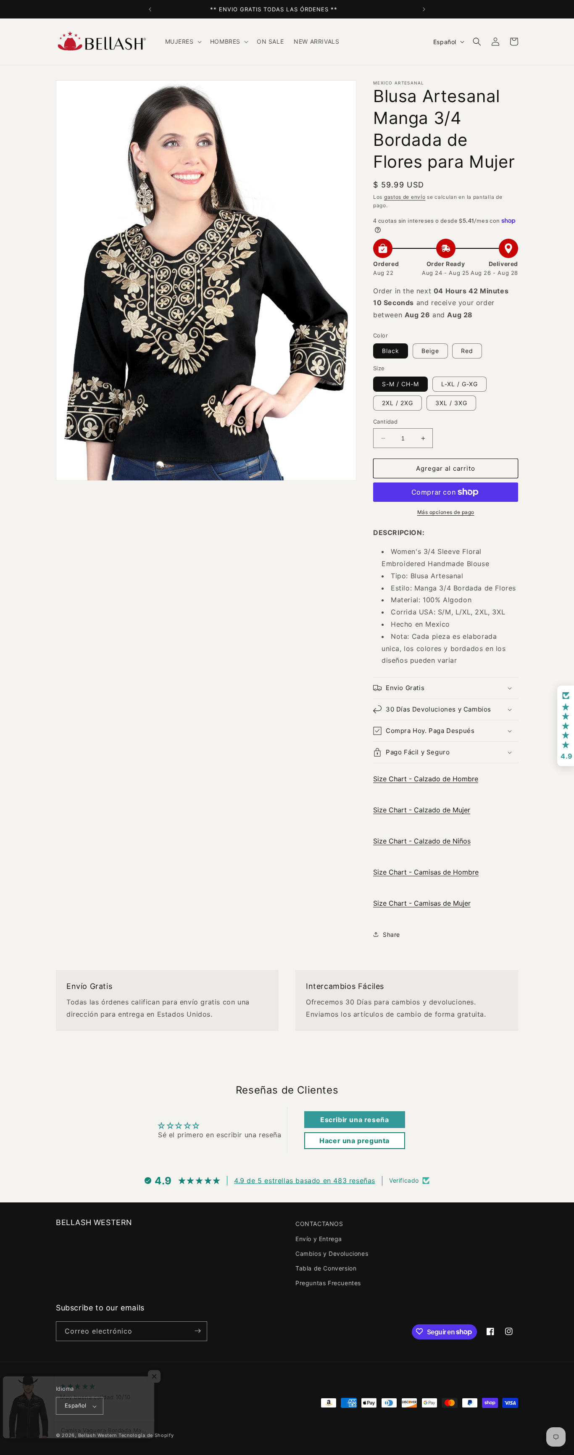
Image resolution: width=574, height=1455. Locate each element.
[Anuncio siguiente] (424, 9)
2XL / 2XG (397, 402)
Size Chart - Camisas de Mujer (422, 903)
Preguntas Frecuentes (328, 1282)
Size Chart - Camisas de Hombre (426, 872)
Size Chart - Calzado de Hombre (425, 779)
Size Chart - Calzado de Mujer (421, 810)
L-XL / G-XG (459, 383)
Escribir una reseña (354, 1119)
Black (390, 350)
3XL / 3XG (451, 402)
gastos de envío (405, 197)
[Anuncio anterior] (150, 9)
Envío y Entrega (318, 1238)
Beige (430, 350)
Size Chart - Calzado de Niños (422, 841)
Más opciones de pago (445, 512)
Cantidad (385, 421)
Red (467, 350)
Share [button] (391, 934)
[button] (182, 41)
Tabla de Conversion (325, 1267)
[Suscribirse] (197, 1331)
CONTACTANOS (319, 1223)
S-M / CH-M (400, 383)
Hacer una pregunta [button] (354, 1140)
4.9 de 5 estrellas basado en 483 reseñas (304, 1180)
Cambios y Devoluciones (331, 1253)
